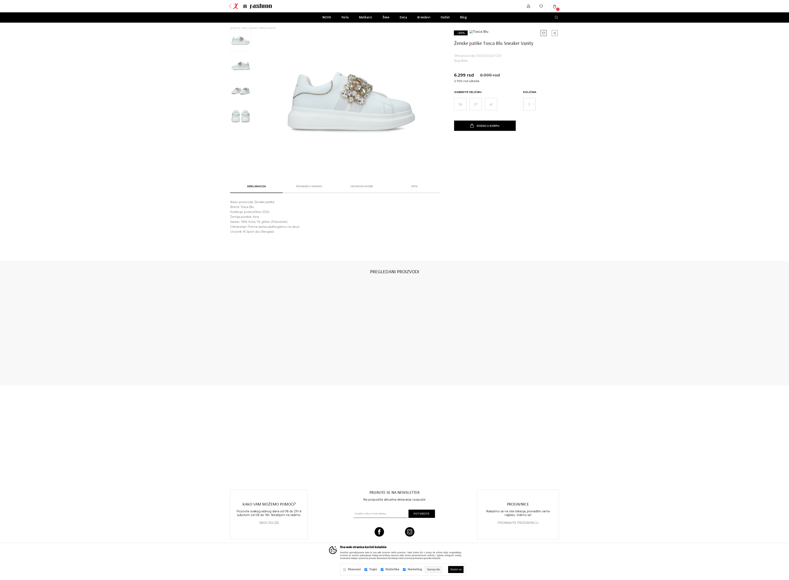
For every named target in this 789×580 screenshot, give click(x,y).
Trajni (373, 569)
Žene (386, 17)
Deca (403, 17)
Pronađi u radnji (309, 186)
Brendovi (423, 17)
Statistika (392, 569)
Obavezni (354, 569)
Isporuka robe (362, 186)
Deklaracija (256, 186)
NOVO (326, 17)
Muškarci (365, 17)
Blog (463, 17)
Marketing (415, 569)
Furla (345, 17)
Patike (253, 27)
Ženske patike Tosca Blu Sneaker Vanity (263, 363)
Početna (235, 27)
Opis (414, 186)
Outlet (445, 17)
